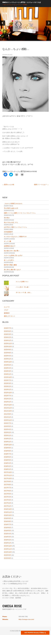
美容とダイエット (9, 316)
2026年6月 (7, 331)
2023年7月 (7, 380)
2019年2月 (7, 438)
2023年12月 (8, 377)
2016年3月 (7, 537)
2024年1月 (7, 374)
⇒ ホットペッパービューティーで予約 (14, 5)
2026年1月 (7, 340)
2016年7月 (7, 524)
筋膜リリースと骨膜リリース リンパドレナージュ (20, 213)
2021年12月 (8, 405)
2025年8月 (7, 352)
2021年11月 (8, 408)
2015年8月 (7, 558)
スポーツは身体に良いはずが (13, 255)
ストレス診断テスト (22, 281)
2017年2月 (7, 503)
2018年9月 (7, 448)
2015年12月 (8, 546)
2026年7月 (7, 328)
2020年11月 (8, 420)
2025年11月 (8, 343)
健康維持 (7, 313)
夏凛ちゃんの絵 (8, 184)
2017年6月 (7, 491)
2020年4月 (7, 429)
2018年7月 (7, 454)
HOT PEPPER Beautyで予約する (35, 632)
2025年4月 (7, 356)
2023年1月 (7, 389)
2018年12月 (8, 445)
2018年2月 (7, 466)
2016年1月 (7, 543)
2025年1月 (7, 359)
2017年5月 (7, 494)
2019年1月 (7, 441)
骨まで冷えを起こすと (11, 222)
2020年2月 (7, 432)
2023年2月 (7, 386)
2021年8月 (7, 414)
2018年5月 (7, 460)
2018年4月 (7, 463)
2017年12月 (8, 472)
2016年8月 (7, 521)
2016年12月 (8, 509)
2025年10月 (8, 346)
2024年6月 (7, 365)
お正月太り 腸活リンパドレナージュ (15, 227)
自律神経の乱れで (9, 246)
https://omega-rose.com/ (26, 619)
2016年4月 (7, 533)
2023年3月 (7, 383)
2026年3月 (7, 334)
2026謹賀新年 (8, 232)
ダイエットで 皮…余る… (24, 292)
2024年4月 (7, 368)
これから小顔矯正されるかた (13, 203)
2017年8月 (7, 484)
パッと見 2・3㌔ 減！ (23, 287)
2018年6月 (7, 457)
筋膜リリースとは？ (41, 184)
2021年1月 (7, 417)
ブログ (6, 310)
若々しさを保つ (9, 260)
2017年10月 (8, 478)
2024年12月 (8, 362)
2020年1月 (7, 435)
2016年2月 (7, 540)
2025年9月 (7, 349)
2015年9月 (7, 555)
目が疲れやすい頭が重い (12, 251)
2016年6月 (7, 527)
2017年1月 (7, 506)
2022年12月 (8, 392)
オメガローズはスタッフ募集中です (15, 236)
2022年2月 (7, 399)
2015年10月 (8, 552)
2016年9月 (7, 518)
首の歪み (7, 218)
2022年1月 (7, 402)
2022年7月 (7, 395)
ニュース (7, 307)
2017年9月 (7, 481)
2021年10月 (8, 411)
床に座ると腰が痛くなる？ (12, 269)
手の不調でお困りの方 (11, 208)
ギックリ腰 (7, 241)
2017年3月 (7, 500)
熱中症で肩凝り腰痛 (10, 265)
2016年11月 (8, 512)
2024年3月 (7, 371)
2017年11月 (8, 475)
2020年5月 (7, 426)
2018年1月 (7, 469)
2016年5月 (7, 530)
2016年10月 (8, 515)
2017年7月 (7, 487)
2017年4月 (7, 497)
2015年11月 (8, 549)
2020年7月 (7, 423)
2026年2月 (7, 337)
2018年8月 (7, 451)
